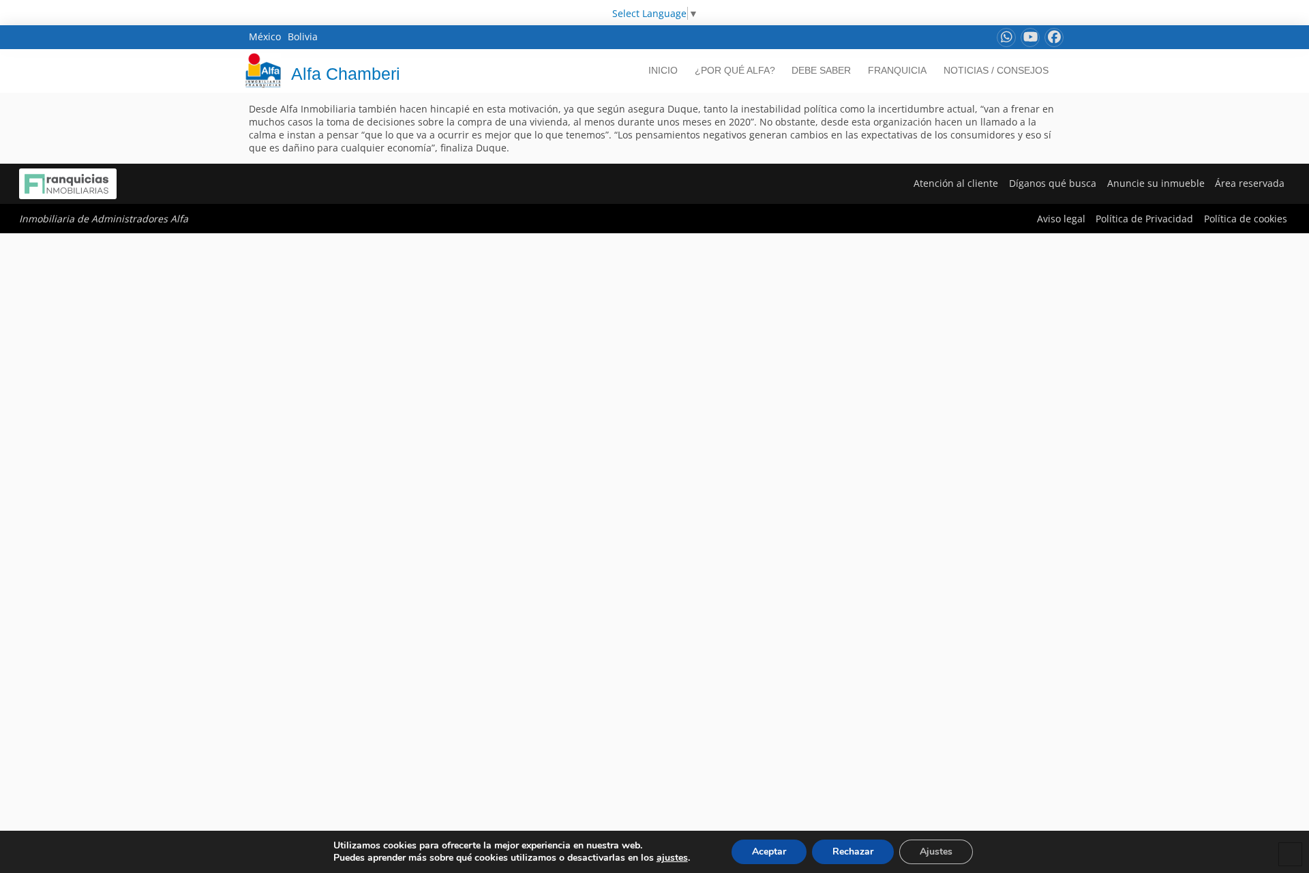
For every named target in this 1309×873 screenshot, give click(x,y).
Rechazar (852, 851)
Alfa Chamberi (345, 73)
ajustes (672, 858)
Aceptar (769, 851)
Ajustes (936, 851)
